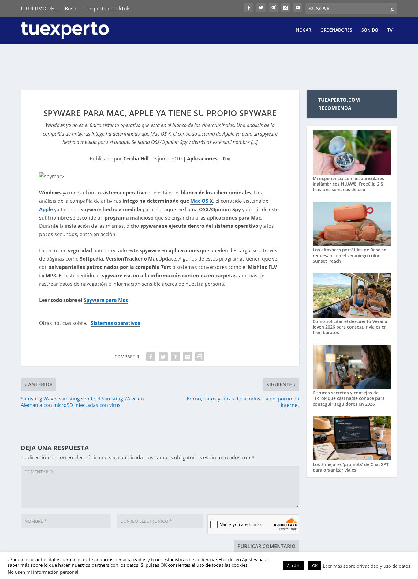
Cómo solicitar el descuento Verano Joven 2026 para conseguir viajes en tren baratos (350, 326)
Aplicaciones (202, 158)
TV (390, 30)
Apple (46, 209)
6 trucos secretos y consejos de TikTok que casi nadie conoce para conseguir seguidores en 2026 (349, 398)
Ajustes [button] (293, 565)
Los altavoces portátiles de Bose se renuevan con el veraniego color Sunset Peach (349, 255)
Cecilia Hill (136, 158)
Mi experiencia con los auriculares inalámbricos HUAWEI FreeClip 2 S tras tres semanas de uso (348, 183)
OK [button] (315, 565)
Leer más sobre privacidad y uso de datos (366, 566)
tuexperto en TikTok (106, 8)
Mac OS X (201, 200)
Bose (70, 8)
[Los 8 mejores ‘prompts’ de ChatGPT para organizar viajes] (352, 439)
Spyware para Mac (106, 300)
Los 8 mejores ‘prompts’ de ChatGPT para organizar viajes (351, 467)
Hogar (303, 30)
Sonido (369, 30)
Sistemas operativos (115, 323)
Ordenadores (336, 30)
